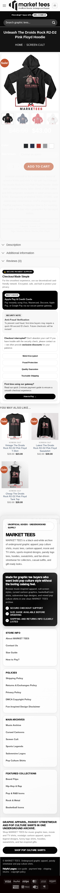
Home (19, 45)
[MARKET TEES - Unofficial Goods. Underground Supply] (29, 5)
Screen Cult (35, 45)
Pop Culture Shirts (16, 760)
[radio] (26, 146)
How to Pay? (13, 659)
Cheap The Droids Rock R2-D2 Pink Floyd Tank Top (15, 497)
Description (13, 244)
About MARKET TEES (17, 638)
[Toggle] (3, 245)
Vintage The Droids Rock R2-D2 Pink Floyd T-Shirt (15, 448)
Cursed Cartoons (15, 732)
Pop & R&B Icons (15, 793)
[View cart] (54, 5)
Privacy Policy (13, 692)
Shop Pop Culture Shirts (30, 850)
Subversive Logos (16, 753)
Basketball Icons (15, 807)
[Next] (53, 82)
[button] (4, 5)
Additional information (20, 253)
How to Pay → (30, 396)
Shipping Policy (14, 678)
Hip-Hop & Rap (14, 786)
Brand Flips (12, 779)
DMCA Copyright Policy (18, 699)
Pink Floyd (44, 231)
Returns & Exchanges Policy (21, 685)
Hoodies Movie (23, 231)
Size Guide (11, 652)
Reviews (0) (14, 261)
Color (5, 145)
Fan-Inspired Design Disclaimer (23, 706)
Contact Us (12, 645)
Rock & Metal (13, 800)
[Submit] (54, 23)
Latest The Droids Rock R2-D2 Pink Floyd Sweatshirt (45, 448)
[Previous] (7, 82)
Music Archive (13, 725)
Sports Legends (14, 746)
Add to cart (39, 166)
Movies (35, 231)
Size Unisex (9, 154)
